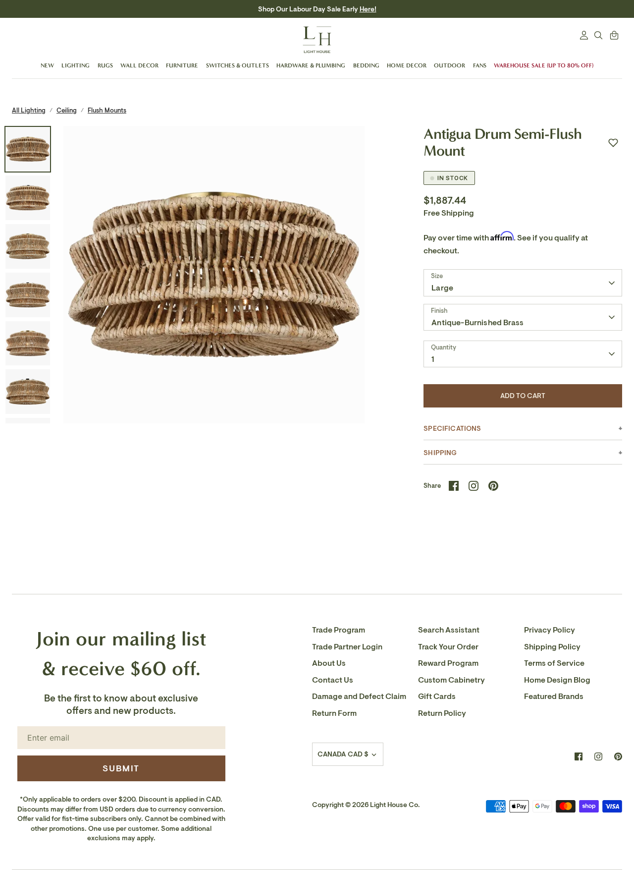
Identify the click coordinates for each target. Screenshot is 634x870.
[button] (613, 143)
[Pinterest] (618, 756)
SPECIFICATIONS (452, 428)
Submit (121, 768)
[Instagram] (598, 756)
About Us (329, 663)
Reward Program (448, 663)
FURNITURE (182, 65)
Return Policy (442, 713)
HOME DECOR (406, 65)
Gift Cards (437, 696)
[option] (214, 277)
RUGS (105, 65)
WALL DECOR (139, 65)
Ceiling (66, 110)
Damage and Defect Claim (359, 696)
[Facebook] (578, 756)
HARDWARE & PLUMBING (310, 65)
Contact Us (332, 680)
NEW (47, 65)
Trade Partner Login (347, 646)
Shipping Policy (552, 646)
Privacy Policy (549, 630)
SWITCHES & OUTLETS (237, 65)
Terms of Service (554, 663)
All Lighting (29, 110)
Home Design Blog (557, 680)
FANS (479, 65)
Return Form (334, 713)
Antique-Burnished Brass (477, 322)
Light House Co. (395, 805)
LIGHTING (75, 65)
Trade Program (338, 630)
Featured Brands (553, 696)
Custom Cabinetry (451, 680)
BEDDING (366, 65)
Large (442, 288)
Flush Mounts (107, 110)
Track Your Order (448, 646)
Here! (368, 9)
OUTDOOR (449, 65)
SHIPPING (440, 453)
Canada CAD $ (343, 754)
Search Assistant (448, 630)
